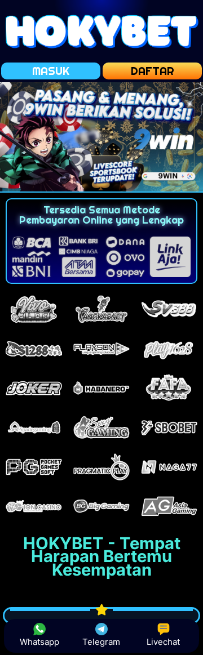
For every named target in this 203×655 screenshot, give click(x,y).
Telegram (101, 641)
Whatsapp (39, 641)
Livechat (163, 641)
